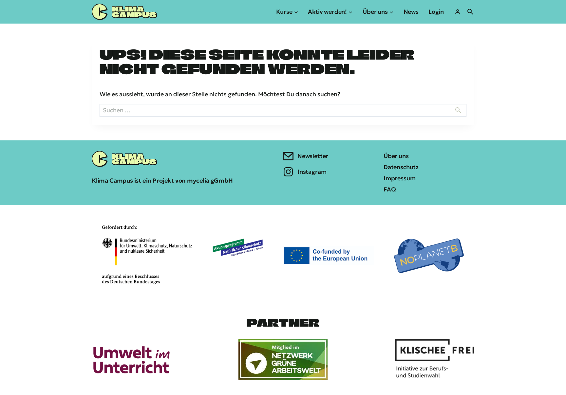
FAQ (390, 189)
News (411, 11)
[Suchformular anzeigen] (470, 12)
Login (436, 11)
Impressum (399, 178)
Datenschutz (401, 167)
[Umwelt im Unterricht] (131, 359)
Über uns (396, 156)
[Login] (458, 12)
